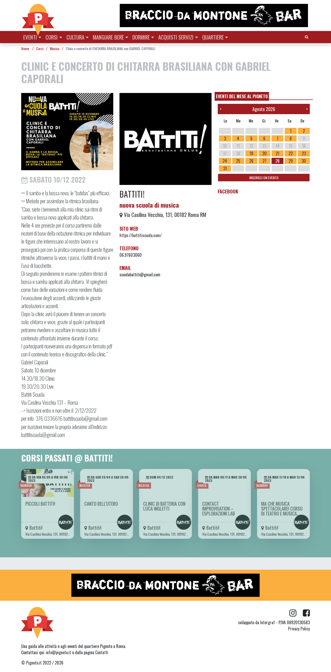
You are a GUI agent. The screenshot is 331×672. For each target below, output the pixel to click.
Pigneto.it (34, 663)
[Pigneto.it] (38, 15)
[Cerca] (306, 37)
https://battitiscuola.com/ (140, 235)
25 (238, 161)
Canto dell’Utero (101, 503)
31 (225, 168)
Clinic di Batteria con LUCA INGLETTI (164, 506)
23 (304, 153)
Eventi (30, 37)
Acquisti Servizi (175, 37)
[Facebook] (306, 613)
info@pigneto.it (58, 652)
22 (291, 153)
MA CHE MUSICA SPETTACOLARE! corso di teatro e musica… (282, 508)
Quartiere (213, 37)
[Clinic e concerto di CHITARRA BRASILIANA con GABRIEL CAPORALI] (67, 133)
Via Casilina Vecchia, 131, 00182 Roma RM (164, 214)
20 (264, 153)
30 (304, 161)
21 (277, 153)
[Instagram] (296, 613)
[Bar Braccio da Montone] (214, 15)
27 (264, 161)
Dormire (141, 37)
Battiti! (132, 194)
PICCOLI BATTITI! (40, 503)
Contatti (101, 652)
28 (277, 161)
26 (251, 161)
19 (251, 153)
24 (225, 161)
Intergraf (267, 622)
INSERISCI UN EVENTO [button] (264, 177)
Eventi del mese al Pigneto (242, 96)
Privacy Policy (299, 629)
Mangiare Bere (108, 37)
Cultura (75, 37)
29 (291, 161)
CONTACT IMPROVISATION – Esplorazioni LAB (218, 508)
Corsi (52, 37)
